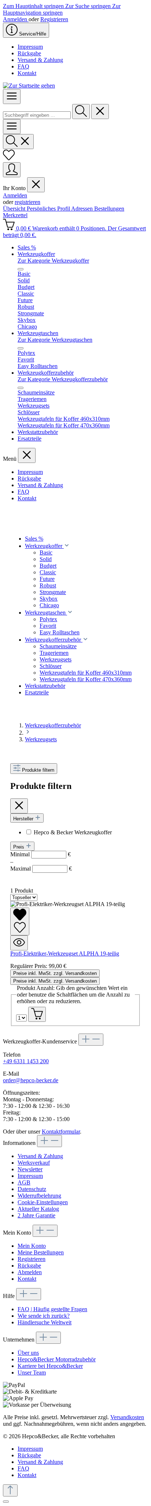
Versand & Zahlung (40, 60)
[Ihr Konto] (12, 169)
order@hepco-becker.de (30, 1080)
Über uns (28, 1353)
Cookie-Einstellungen (43, 1202)
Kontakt (27, 73)
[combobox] (37, 115)
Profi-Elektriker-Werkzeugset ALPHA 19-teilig (64, 953)
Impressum (30, 47)
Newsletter (30, 1169)
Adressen (82, 208)
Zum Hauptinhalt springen (34, 6)
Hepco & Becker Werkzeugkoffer (73, 832)
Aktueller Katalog (38, 1209)
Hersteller (24, 818)
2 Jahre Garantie (36, 1215)
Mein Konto (32, 1246)
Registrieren (54, 19)
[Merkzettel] (9, 159)
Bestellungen (109, 208)
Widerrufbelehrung (39, 1195)
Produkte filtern (38, 770)
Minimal (40, 854)
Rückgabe (29, 53)
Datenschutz (32, 1189)
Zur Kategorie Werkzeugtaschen (55, 340)
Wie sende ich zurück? (44, 1316)
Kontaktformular (61, 1131)
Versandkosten (127, 1417)
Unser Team (32, 1372)
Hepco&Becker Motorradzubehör (57, 1359)
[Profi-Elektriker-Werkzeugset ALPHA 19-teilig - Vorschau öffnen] (19, 942)
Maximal (41, 868)
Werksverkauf (34, 1163)
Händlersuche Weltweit (44, 1322)
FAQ (23, 66)
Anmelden (16, 19)
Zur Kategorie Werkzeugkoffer (53, 260)
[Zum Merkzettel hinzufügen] (19, 921)
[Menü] (12, 96)
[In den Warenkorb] (37, 1014)
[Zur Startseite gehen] (29, 85)
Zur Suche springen (88, 6)
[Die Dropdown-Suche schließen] (100, 111)
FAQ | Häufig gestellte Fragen (52, 1309)
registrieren (27, 202)
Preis (19, 847)
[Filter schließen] (19, 805)
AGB (24, 1182)
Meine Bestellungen (41, 1252)
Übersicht (15, 208)
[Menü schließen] (36, 184)
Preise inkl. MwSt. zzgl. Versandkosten (55, 973)
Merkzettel (15, 215)
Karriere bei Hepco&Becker (50, 1366)
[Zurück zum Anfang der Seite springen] (10, 1490)
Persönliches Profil (49, 208)
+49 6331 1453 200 (26, 1061)
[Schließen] (6, 1502)
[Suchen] (81, 111)
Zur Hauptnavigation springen (62, 9)
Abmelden (30, 1272)
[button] (67, 546)
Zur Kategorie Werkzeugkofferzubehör (63, 379)
